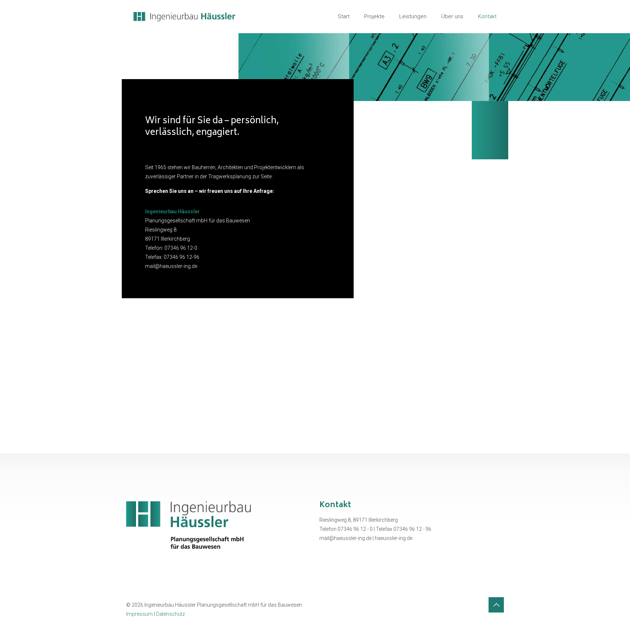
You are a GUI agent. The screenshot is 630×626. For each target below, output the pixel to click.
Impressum (139, 614)
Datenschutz (170, 614)
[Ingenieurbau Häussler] (184, 16)
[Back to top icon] (496, 605)
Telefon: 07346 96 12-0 (171, 248)
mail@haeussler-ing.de (171, 266)
